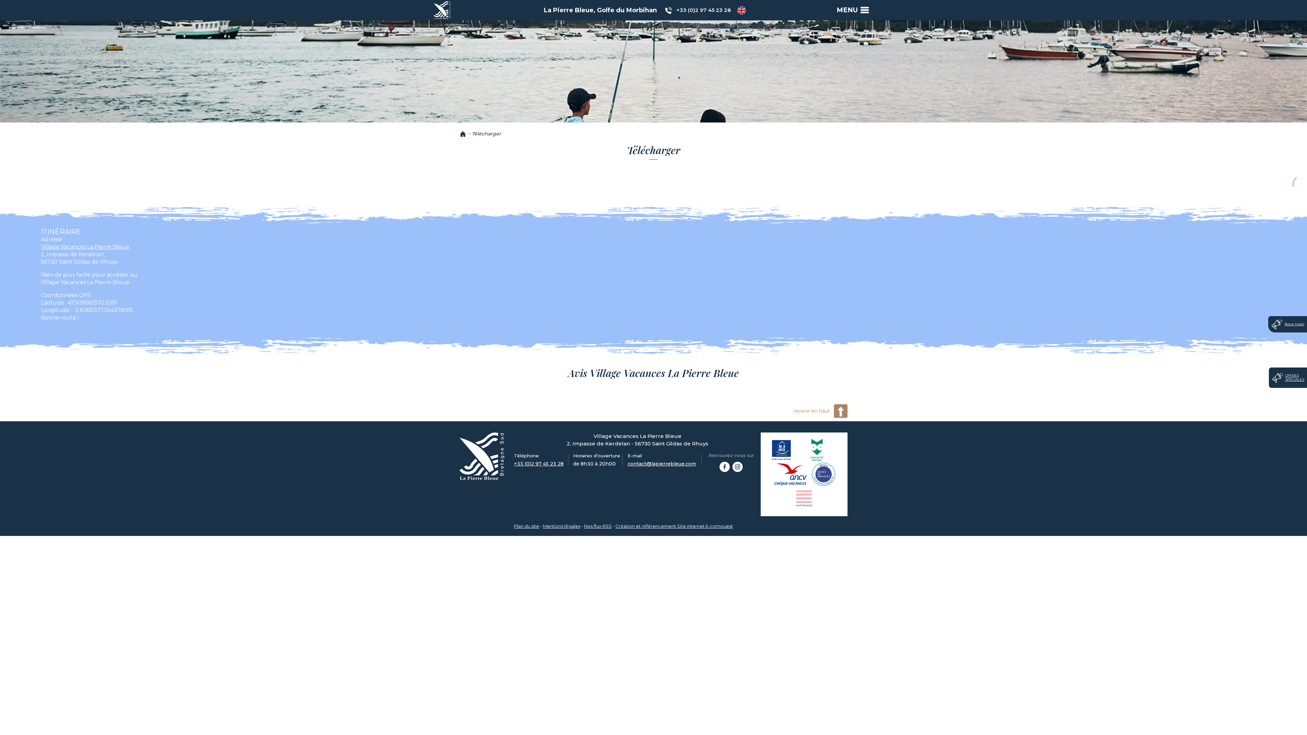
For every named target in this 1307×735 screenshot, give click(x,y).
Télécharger (486, 134)
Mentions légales (561, 526)
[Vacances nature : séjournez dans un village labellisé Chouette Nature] (817, 450)
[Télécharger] (442, 10)
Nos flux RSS (598, 526)
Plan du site (526, 526)
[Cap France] (804, 499)
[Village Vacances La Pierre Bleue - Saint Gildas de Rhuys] (481, 456)
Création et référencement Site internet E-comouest (674, 526)
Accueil (462, 133)
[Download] (741, 10)
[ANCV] (790, 474)
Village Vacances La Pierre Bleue (85, 247)
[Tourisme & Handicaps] (782, 450)
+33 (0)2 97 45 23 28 (703, 10)
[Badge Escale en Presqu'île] (823, 474)
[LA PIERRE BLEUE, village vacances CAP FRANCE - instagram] (737, 466)
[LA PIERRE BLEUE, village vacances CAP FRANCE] (724, 466)
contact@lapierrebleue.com (662, 464)
